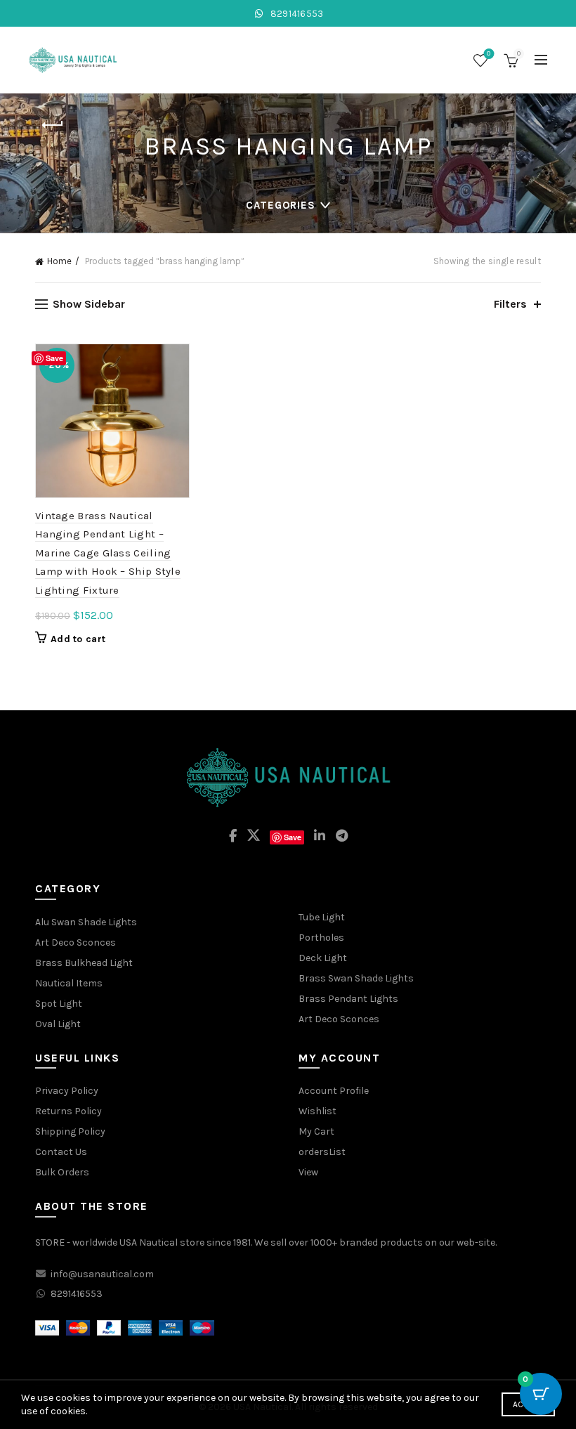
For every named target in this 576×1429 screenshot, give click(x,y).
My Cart (316, 1131)
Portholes (321, 938)
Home (59, 261)
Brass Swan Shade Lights (356, 978)
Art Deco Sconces (75, 942)
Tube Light (322, 917)
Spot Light (58, 1004)
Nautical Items (69, 983)
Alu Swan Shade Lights (86, 922)
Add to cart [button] (78, 639)
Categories (280, 205)
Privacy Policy (66, 1091)
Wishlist (488, 54)
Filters (510, 304)
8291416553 (295, 13)
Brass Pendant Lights (348, 999)
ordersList (322, 1152)
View (308, 1172)
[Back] (52, 125)
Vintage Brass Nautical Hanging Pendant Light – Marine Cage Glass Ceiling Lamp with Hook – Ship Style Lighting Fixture (108, 552)
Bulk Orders (62, 1172)
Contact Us (61, 1152)
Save (54, 358)
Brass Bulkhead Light (84, 963)
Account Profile (334, 1091)
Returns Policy (68, 1111)
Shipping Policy (70, 1131)
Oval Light (58, 1024)
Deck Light (323, 958)
